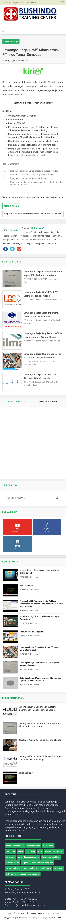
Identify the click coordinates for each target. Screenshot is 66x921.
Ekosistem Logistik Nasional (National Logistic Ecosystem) (40, 617)
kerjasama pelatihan (50, 857)
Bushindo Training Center (32, 913)
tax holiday (30, 851)
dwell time (10, 851)
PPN (40, 851)
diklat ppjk (10, 857)
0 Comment (23, 60)
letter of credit (12, 863)
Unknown (36, 228)
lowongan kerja (11, 41)
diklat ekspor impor (53, 851)
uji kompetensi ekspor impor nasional (22, 874)
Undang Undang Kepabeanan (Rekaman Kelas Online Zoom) (39, 571)
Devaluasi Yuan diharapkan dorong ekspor (39, 740)
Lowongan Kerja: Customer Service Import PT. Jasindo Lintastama (43, 273)
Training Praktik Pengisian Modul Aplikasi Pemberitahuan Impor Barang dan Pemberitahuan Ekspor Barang (41, 604)
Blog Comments (17, 402)
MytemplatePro (55, 917)
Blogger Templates (12, 917)
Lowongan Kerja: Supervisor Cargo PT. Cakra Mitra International (42, 356)
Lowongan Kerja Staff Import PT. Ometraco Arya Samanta (41, 314)
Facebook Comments (50, 402)
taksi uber (58, 868)
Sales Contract (26, 586)
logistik (25, 863)
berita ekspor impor (14, 846)
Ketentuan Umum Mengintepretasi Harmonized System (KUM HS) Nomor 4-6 (40, 679)
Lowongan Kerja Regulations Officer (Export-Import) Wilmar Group (43, 335)
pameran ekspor (13, 868)
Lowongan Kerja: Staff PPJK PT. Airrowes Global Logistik (41, 376)
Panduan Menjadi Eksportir (31, 632)
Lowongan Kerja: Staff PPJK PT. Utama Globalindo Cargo (41, 294)
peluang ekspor (30, 868)
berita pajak (48, 846)
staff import (46, 868)
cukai (20, 851)
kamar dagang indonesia (28, 857)
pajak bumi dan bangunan (42, 863)
